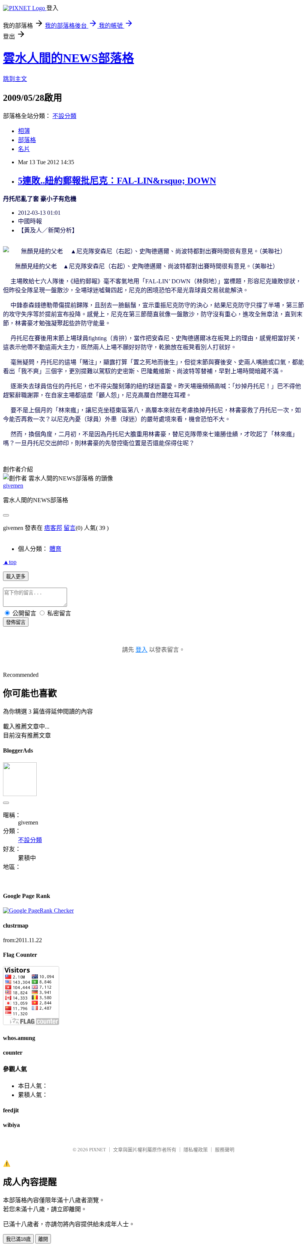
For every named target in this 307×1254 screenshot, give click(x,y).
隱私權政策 (195, 1149)
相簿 (24, 131)
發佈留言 (15, 622)
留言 (70, 528)
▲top (9, 562)
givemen (13, 485)
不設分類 (64, 116)
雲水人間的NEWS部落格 (68, 58)
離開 (43, 1239)
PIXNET (97, 1149)
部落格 (27, 140)
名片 (24, 149)
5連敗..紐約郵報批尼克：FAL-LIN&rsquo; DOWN (117, 181)
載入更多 (15, 576)
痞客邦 (53, 528)
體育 (55, 549)
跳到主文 (15, 79)
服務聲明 (224, 1149)
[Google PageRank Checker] (38, 910)
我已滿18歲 (18, 1239)
